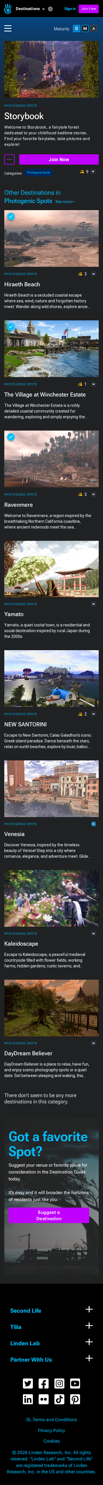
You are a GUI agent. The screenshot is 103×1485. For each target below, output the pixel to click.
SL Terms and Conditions (51, 1419)
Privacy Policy (51, 1430)
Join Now (59, 159)
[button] (32, 9)
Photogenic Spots (20, 105)
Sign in (70, 9)
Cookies (51, 1441)
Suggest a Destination (49, 1215)
